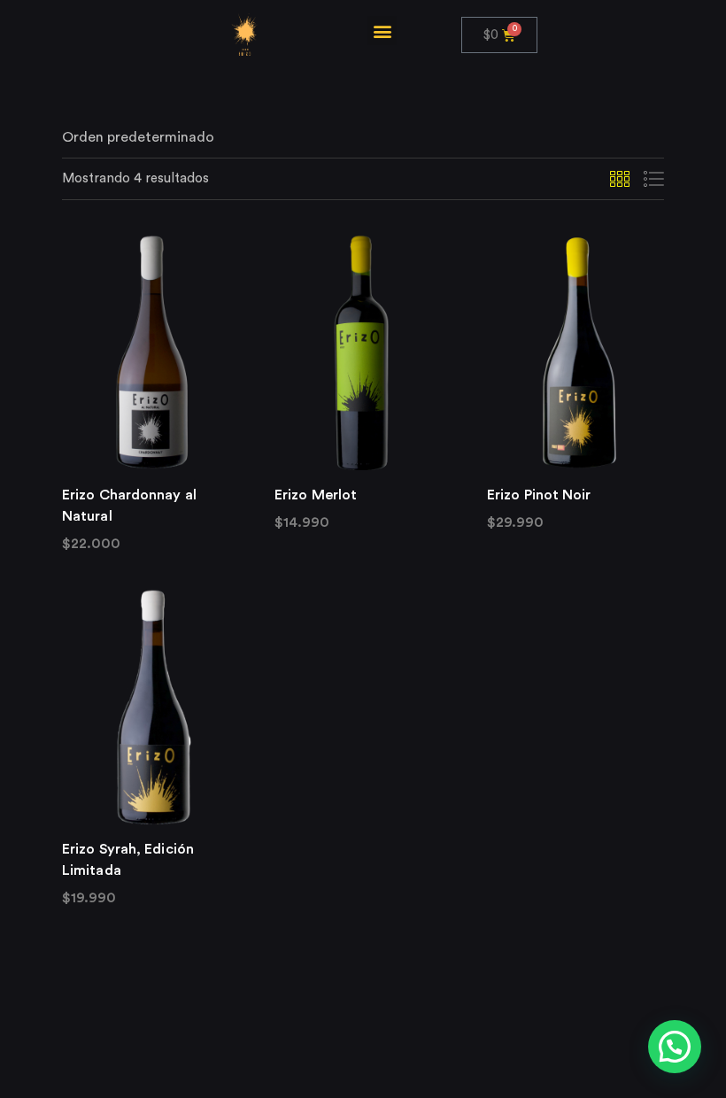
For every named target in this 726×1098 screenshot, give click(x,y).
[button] (382, 30)
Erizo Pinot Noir (539, 495)
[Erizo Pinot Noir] (575, 352)
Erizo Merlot (315, 495)
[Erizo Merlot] (363, 352)
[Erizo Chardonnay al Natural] (150, 352)
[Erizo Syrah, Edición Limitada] (150, 706)
